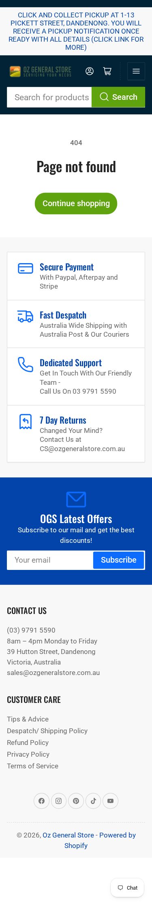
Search (124, 97)
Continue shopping (76, 203)
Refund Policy (28, 742)
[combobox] (76, 97)
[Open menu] (136, 71)
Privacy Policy (28, 754)
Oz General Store (68, 835)
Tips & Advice (28, 719)
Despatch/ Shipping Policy (47, 731)
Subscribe (119, 560)
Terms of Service (32, 766)
